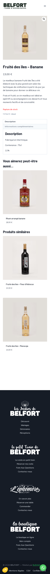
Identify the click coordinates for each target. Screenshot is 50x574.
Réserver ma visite (25, 464)
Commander (25, 506)
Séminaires (25, 429)
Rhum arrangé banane (15, 218)
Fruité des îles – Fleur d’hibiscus (20, 284)
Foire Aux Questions (25, 467)
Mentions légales (16, 570)
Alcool (13, 114)
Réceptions (25, 433)
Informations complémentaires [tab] (19, 126)
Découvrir (25, 421)
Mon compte (25, 541)
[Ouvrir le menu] (45, 6)
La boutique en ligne (25, 537)
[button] (44, 19)
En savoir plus (25, 498)
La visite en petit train (25, 460)
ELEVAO (36, 565)
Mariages (25, 425)
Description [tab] (10, 121)
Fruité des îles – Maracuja (17, 346)
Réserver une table (25, 502)
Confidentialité (39, 570)
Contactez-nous (25, 471)
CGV (28, 570)
